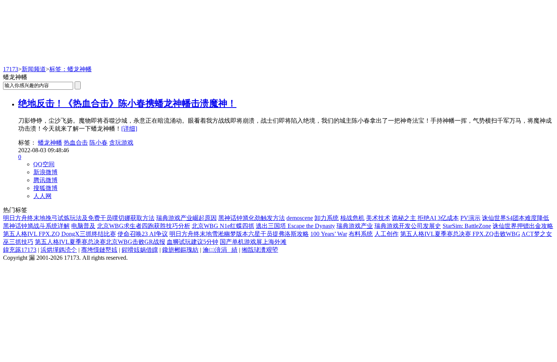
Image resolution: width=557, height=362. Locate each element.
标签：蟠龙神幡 (70, 69)
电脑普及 (83, 226)
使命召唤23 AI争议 (142, 234)
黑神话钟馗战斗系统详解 (36, 226)
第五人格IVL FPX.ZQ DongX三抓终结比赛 (59, 234)
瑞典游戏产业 (354, 226)
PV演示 (470, 218)
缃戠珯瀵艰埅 (260, 250)
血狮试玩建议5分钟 (192, 242)
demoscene (299, 218)
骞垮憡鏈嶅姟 (99, 250)
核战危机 (352, 218)
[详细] (129, 128)
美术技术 (378, 218)
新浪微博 (45, 172)
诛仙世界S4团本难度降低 (515, 218)
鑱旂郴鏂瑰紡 (180, 250)
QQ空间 (44, 164)
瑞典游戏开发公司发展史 (407, 226)
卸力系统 (326, 218)
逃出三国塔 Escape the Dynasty (295, 226)
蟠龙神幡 (50, 142)
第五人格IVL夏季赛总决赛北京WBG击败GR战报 (100, 242)
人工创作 (386, 234)
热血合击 (76, 142)
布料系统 (361, 234)
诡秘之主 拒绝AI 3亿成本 (425, 218)
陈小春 (98, 142)
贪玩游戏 (121, 142)
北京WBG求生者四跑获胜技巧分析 (143, 226)
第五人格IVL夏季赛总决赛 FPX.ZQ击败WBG (460, 234)
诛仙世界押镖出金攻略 (523, 226)
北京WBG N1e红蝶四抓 (223, 226)
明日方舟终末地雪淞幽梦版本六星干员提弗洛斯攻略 (239, 234)
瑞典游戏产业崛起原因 (186, 218)
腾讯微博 (45, 180)
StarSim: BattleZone (467, 226)
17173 (10, 69)
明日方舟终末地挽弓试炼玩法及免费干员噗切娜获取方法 (79, 218)
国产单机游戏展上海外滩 (253, 242)
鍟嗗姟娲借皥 (140, 250)
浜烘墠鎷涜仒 (59, 250)
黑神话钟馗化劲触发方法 (251, 218)
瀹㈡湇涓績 (220, 250)
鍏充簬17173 (19, 250)
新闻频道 (34, 69)
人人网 (42, 196)
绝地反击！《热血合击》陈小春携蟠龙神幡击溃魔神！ (127, 103)
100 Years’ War (328, 234)
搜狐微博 (45, 188)
